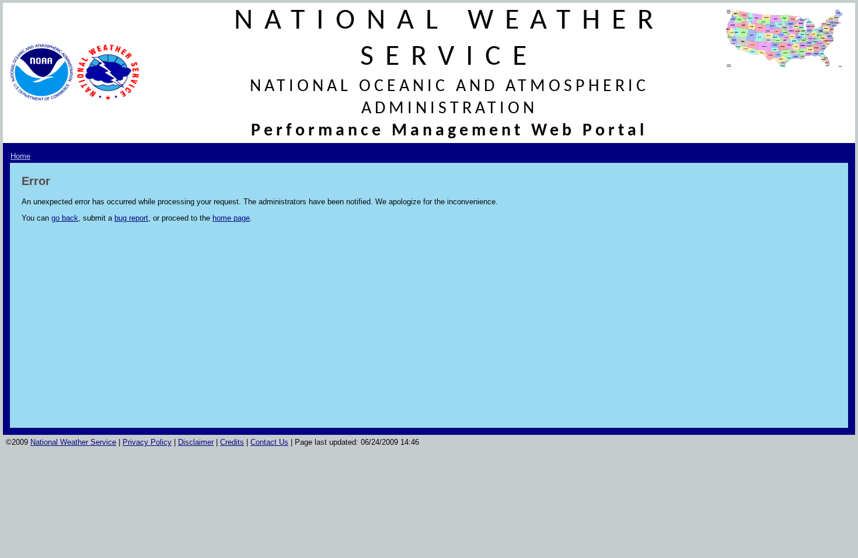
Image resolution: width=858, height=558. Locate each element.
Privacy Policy (147, 442)
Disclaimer (196, 442)
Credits (232, 442)
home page (231, 218)
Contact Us (269, 442)
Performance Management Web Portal (449, 131)
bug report (131, 218)
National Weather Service (73, 442)
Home (20, 156)
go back (64, 218)
